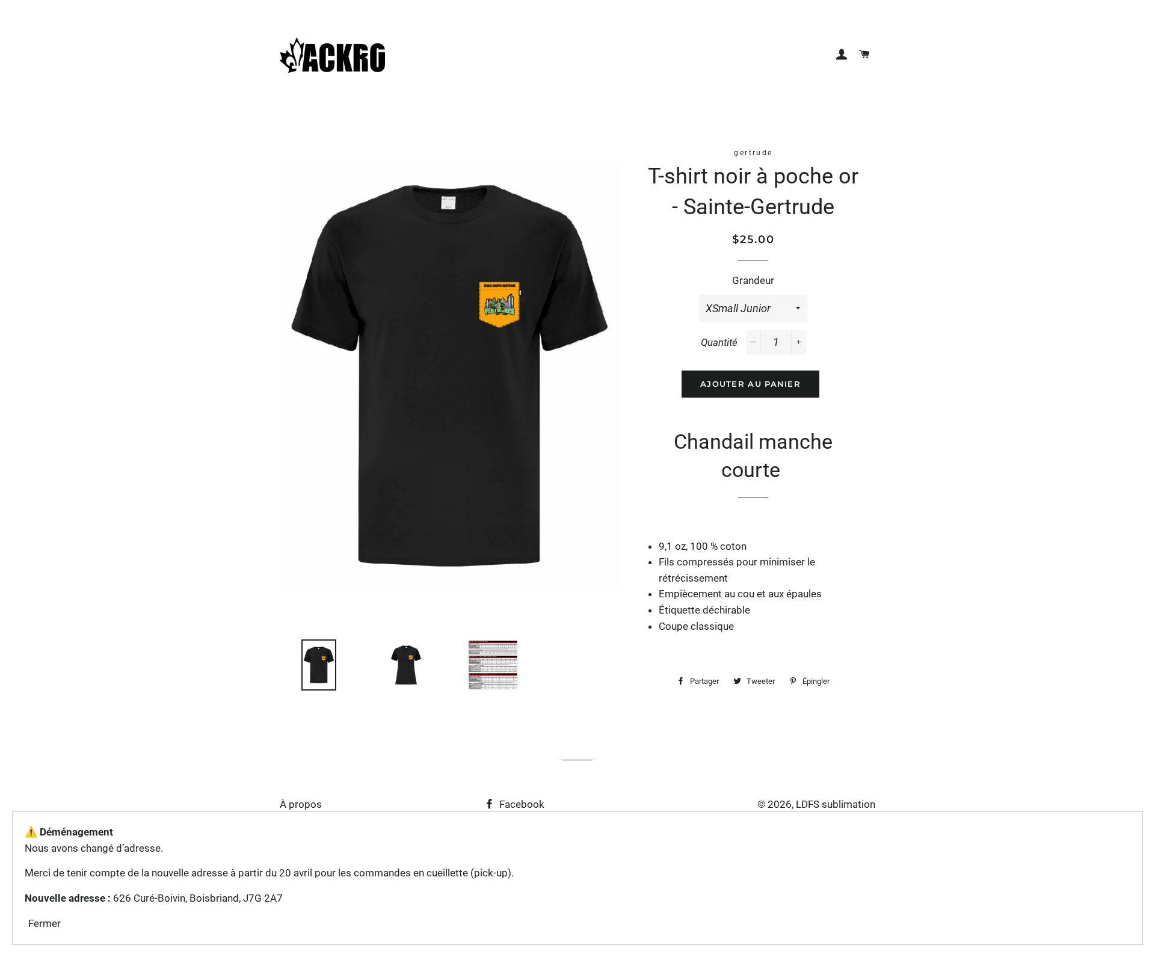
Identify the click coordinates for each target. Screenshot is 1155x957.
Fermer (44, 923)
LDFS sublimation (835, 804)
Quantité (719, 342)
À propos (301, 804)
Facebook (520, 804)
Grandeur (753, 280)
